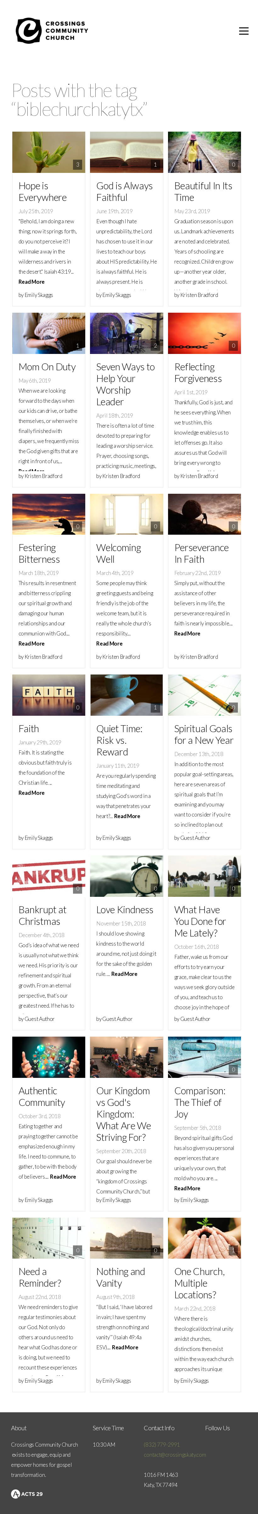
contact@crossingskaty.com (175, 1454)
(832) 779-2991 (162, 1444)
